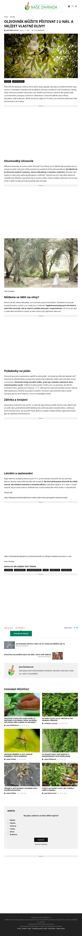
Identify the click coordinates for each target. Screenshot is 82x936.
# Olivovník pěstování (34, 570)
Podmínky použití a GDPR (39, 928)
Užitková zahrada (18, 81)
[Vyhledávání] (72, 6)
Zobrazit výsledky (41, 844)
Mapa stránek (60, 928)
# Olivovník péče (20, 570)
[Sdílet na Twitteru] (77, 628)
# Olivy (46, 570)
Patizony (13, 826)
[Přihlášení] (68, 6)
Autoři (29, 928)
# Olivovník (8, 570)
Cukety (12, 829)
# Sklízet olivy (55, 570)
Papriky (12, 823)
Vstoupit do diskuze (21, 633)
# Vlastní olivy (66, 570)
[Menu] (76, 6)
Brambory (13, 835)
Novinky (7, 81)
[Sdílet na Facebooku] (74, 628)
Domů (19, 928)
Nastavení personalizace (41, 931)
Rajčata (12, 820)
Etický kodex (51, 928)
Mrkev (12, 832)
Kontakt (24, 928)
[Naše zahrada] (41, 6)
